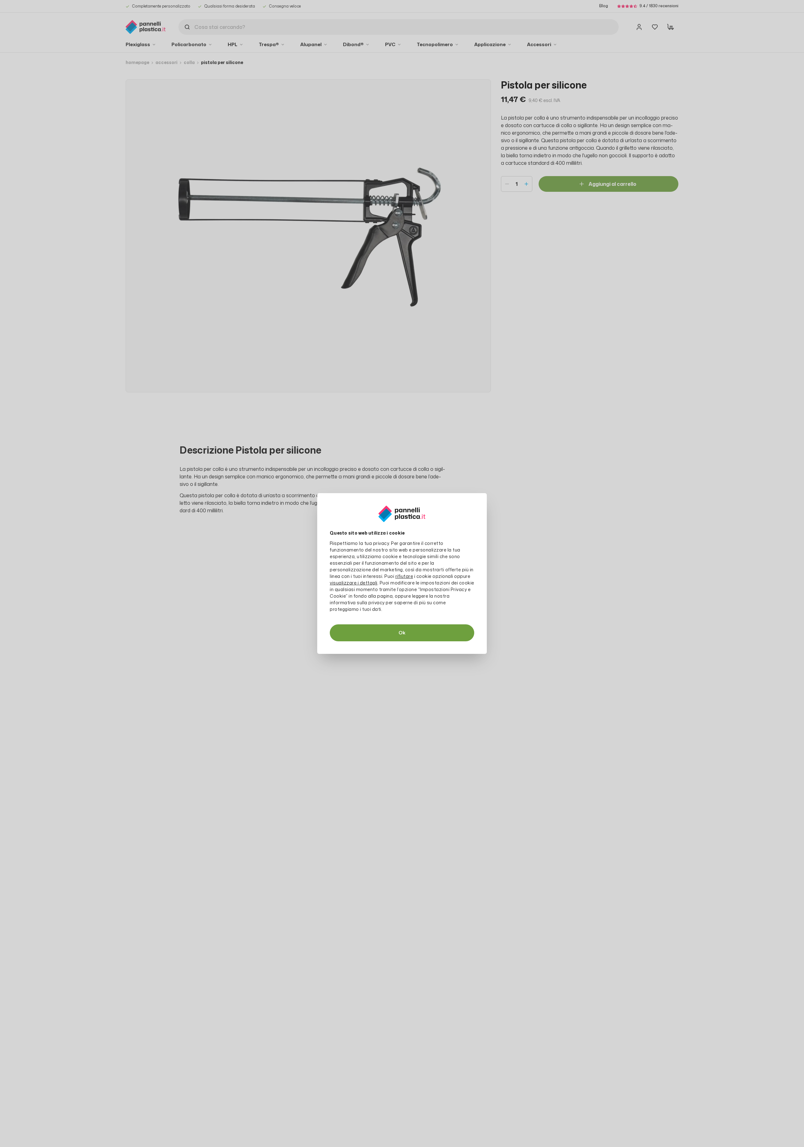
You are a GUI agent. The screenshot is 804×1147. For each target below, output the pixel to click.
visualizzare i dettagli (354, 583)
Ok (402, 632)
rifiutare (404, 576)
